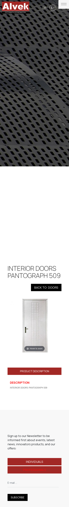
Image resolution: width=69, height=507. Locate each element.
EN (53, 8)
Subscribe (17, 497)
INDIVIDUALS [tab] (34, 462)
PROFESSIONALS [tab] (34, 470)
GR (44, 8)
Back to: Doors (46, 287)
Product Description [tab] (34, 371)
